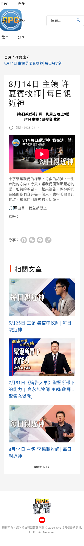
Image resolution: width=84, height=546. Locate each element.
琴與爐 (20, 57)
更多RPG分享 (21, 20)
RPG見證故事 (5, 20)
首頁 (8, 57)
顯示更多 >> (42, 467)
